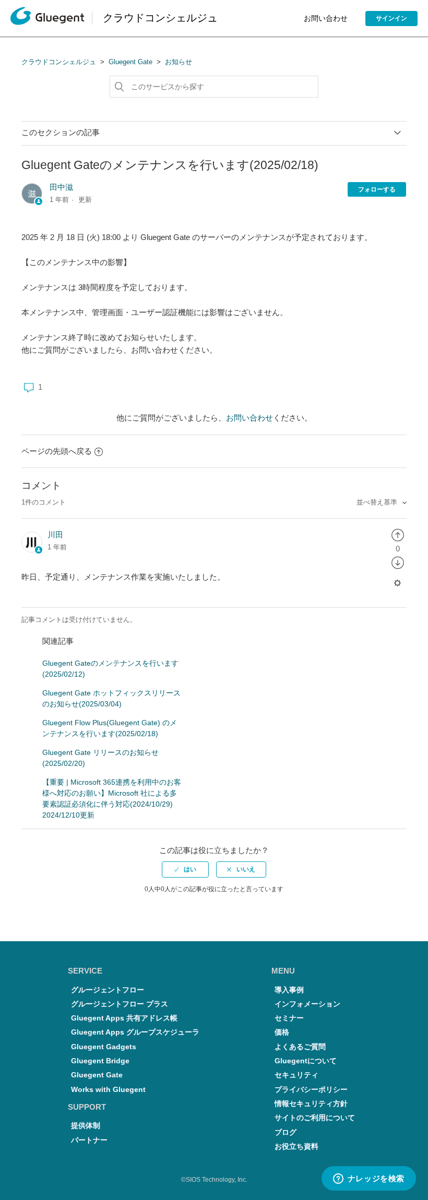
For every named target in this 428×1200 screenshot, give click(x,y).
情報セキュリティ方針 (311, 1104)
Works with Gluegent (108, 1090)
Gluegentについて (306, 1061)
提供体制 (85, 1126)
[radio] (397, 534)
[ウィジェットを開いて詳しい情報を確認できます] (368, 1179)
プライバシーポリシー (311, 1090)
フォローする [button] (377, 189)
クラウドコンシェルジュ (58, 62)
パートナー (89, 1140)
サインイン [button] (391, 18)
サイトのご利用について (315, 1118)
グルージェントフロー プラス (119, 1004)
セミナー (289, 1018)
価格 (282, 1032)
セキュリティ (296, 1075)
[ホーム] (47, 18)
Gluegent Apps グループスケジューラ (135, 1032)
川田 (55, 534)
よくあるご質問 (300, 1047)
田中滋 (61, 187)
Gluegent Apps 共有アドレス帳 (124, 1018)
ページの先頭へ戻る (56, 451)
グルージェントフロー (107, 990)
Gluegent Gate (130, 62)
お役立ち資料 (296, 1146)
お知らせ (178, 62)
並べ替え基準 (377, 502)
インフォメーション (307, 1004)
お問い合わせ (326, 18)
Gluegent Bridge (100, 1061)
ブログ (285, 1132)
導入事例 (289, 990)
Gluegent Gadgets (103, 1047)
